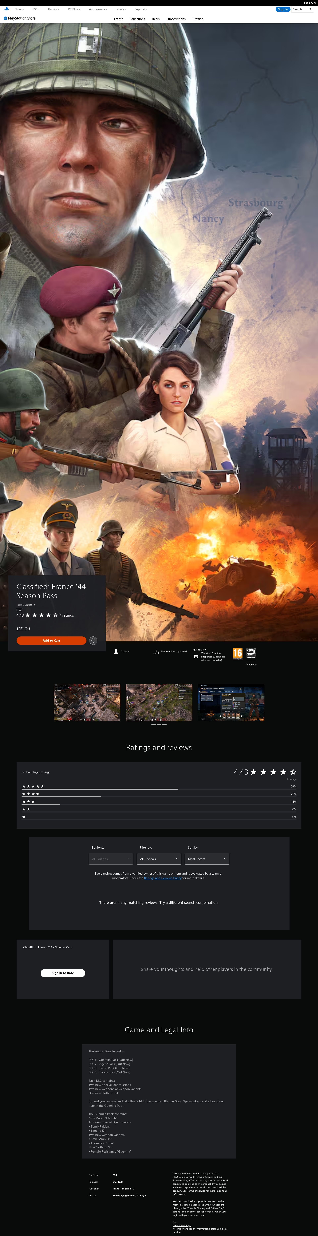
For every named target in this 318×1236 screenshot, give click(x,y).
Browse (197, 19)
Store (18, 9)
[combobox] (111, 859)
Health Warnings (182, 1225)
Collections (137, 19)
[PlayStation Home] (6, 9)
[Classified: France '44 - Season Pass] (87, 702)
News (120, 9)
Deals (156, 19)
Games (52, 9)
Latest (118, 19)
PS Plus (73, 9)
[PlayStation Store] (21, 18)
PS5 (34, 9)
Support (139, 9)
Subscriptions (176, 19)
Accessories (97, 9)
